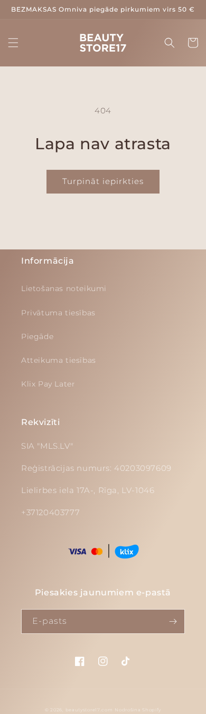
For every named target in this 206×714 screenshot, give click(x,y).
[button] (13, 42)
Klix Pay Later (48, 384)
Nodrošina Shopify (138, 709)
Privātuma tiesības (58, 312)
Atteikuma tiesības (58, 360)
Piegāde (37, 336)
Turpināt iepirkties (103, 181)
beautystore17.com (89, 709)
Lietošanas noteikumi (64, 288)
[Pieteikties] (172, 621)
